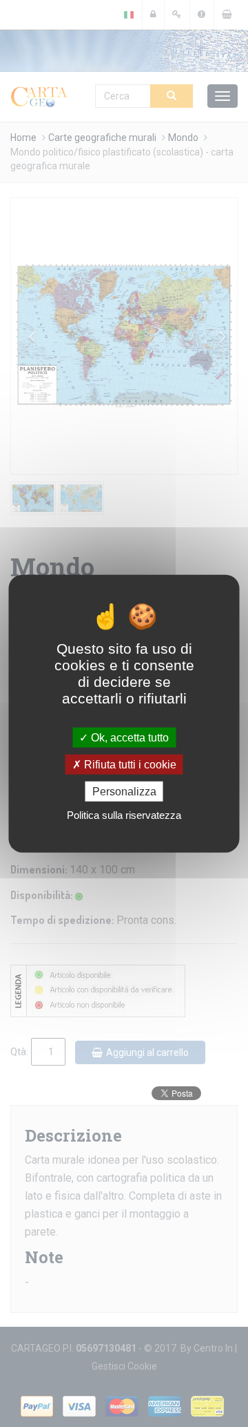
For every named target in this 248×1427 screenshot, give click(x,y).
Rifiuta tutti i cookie (128, 764)
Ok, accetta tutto (128, 737)
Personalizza (124, 791)
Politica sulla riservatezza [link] (124, 815)
